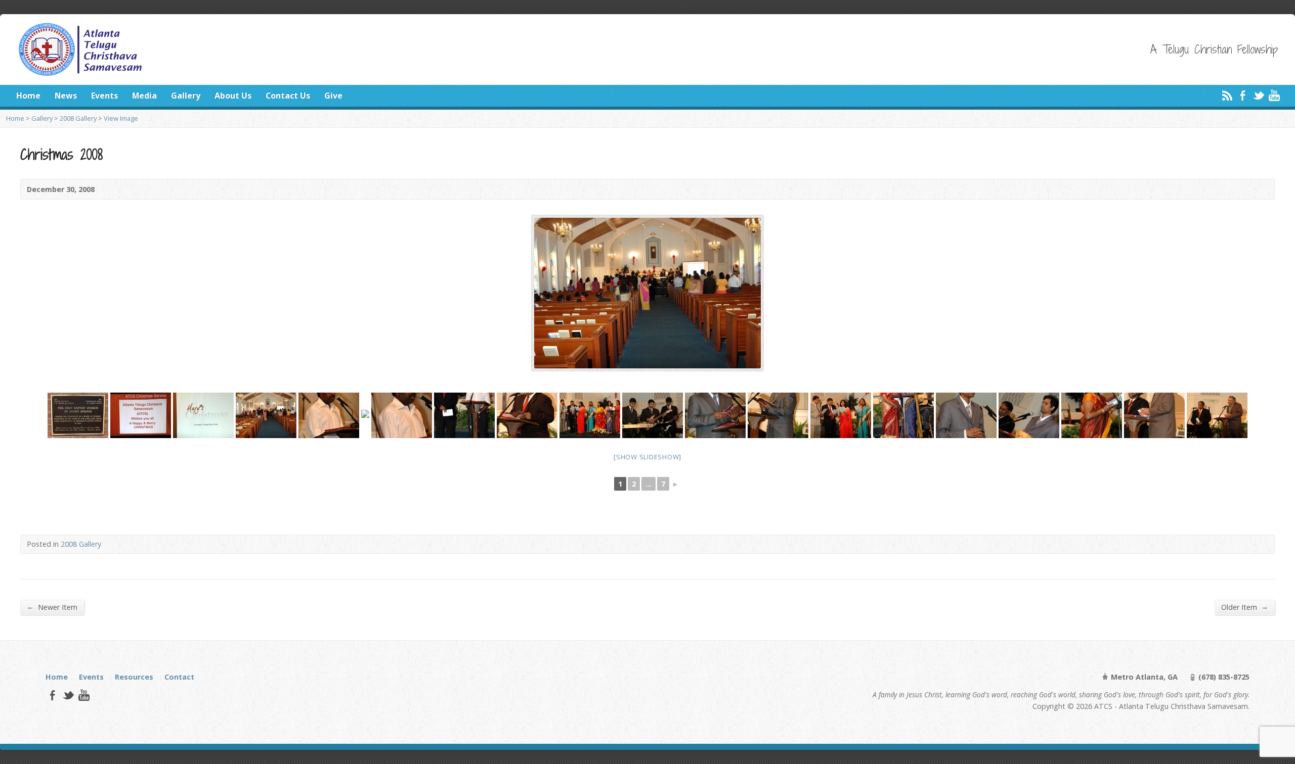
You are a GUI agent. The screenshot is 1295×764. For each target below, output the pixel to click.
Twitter (1258, 95)
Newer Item (52, 607)
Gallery (185, 95)
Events (104, 95)
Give (333, 95)
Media (144, 95)
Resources (134, 677)
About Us (232, 95)
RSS (1227, 95)
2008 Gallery (78, 118)
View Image (121, 118)
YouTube (1274, 95)
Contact (179, 677)
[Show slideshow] (647, 456)
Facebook (1242, 95)
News (66, 95)
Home (28, 95)
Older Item (1244, 607)
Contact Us (288, 95)
